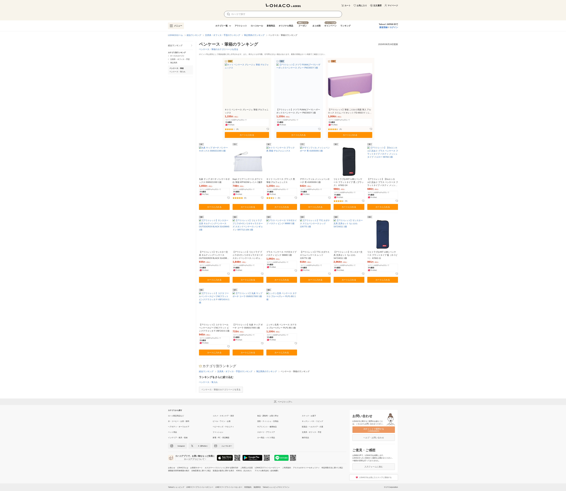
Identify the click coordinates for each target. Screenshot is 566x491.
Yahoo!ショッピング (176, 487)
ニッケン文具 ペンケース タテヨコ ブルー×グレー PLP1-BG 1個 (281, 326)
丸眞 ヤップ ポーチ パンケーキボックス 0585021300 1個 (214, 180)
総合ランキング (194, 35)
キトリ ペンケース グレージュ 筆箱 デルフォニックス (246, 111)
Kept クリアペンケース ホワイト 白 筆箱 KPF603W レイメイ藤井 (248, 180)
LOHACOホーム (175, 35)
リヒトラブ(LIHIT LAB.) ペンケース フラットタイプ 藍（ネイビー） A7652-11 (382, 255)
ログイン (394, 27)
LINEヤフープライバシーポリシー (199, 487)
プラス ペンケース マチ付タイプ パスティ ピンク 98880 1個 (281, 253)
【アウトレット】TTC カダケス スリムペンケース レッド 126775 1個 (314, 255)
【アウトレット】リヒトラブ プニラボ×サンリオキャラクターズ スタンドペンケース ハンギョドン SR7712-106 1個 (248, 255)
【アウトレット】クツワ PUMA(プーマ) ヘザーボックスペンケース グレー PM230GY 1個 (298, 111)
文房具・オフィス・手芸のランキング (222, 35)
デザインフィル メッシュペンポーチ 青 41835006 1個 (314, 180)
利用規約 (247, 487)
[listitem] (180, 45)
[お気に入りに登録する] (268, 129)
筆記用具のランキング (254, 35)
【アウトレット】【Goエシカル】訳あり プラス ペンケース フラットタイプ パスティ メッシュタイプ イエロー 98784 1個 (382, 182)
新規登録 (383, 27)
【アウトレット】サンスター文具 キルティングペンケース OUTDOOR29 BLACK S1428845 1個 (214, 255)
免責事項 (257, 487)
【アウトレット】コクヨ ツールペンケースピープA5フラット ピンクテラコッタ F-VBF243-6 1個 (214, 327)
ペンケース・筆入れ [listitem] (177, 72)
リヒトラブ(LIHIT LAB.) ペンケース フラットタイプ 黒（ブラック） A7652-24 (349, 182)
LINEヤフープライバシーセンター (228, 487)
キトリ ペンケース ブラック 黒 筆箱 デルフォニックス (280, 180)
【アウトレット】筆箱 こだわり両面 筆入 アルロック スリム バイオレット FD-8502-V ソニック (350, 111)
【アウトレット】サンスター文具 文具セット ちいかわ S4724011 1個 (348, 255)
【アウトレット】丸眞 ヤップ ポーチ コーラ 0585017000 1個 (248, 326)
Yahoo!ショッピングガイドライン (276, 487)
